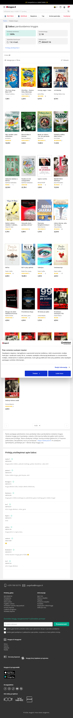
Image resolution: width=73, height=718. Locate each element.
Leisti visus (59, 373)
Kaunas (6, 646)
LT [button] (56, 7)
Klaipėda (6, 648)
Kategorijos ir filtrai (13, 60)
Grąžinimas (7, 600)
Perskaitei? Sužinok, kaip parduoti (14, 605)
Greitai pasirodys (54, 16)
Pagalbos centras (9, 604)
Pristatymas (7, 598)
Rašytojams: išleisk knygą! (45, 605)
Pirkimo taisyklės (42, 598)
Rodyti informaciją (61, 367)
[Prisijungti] (64, 7)
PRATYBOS (10, 16)
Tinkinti (35, 373)
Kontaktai (40, 604)
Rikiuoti (66, 60)
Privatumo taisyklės (43, 602)
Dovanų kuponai (9, 607)
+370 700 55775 (14, 585)
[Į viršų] (69, 705)
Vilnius (6, 644)
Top (43, 16)
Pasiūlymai (66, 16)
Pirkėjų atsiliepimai (12, 48)
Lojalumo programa (10, 609)
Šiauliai (6, 650)
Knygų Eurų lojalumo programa (37, 658)
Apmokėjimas (8, 596)
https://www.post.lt (44, 440)
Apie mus (40, 596)
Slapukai (39, 600)
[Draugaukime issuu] (21, 689)
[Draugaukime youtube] (17, 689)
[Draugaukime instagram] (9, 689)
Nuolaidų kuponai (9, 611)
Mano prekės (8, 602)
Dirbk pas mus (41, 607)
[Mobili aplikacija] (9, 677)
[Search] (68, 11)
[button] (20, 34)
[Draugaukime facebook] (5, 689)
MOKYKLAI (24, 16)
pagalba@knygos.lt (35, 585)
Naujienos (33, 16)
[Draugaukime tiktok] (13, 689)
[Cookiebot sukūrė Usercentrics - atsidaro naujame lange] (62, 343)
